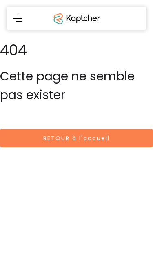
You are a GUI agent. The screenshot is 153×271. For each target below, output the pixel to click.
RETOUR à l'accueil (76, 138)
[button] (17, 18)
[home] (76, 18)
